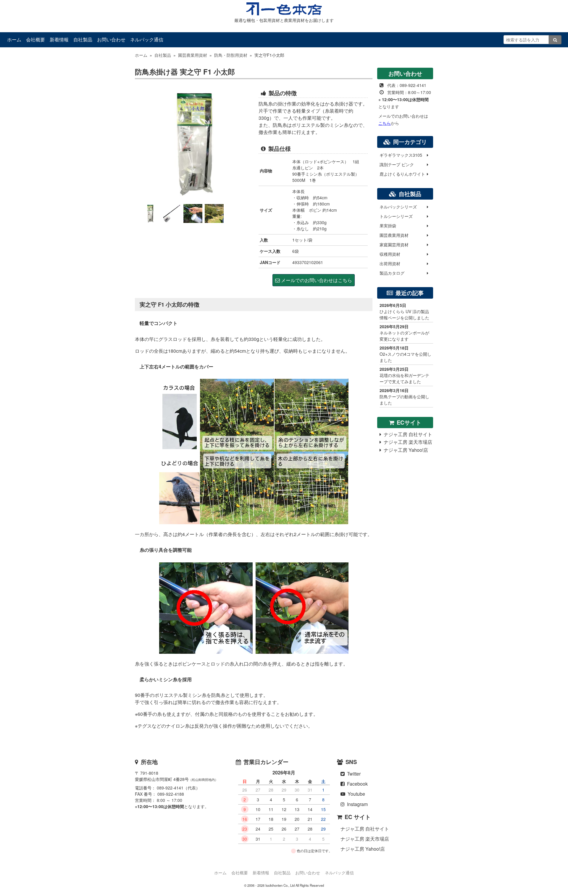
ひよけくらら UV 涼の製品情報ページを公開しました (404, 311)
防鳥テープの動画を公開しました (404, 396)
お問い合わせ (111, 39)
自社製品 (82, 39)
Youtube (355, 793)
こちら (384, 123)
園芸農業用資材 (192, 55)
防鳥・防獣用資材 (230, 55)
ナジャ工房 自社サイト (406, 434)
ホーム (14, 39)
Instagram (356, 804)
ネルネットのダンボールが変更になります (404, 332)
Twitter (353, 773)
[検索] (555, 39)
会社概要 (35, 39)
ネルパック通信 (146, 39)
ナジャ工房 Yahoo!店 (404, 449)
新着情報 (59, 39)
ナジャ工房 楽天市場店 (406, 441)
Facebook (356, 783)
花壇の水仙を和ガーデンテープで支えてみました (404, 375)
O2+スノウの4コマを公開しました (405, 354)
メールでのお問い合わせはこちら (316, 280)
